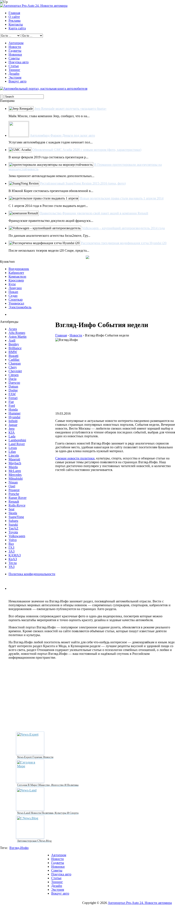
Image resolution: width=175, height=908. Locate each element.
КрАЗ (13, 559)
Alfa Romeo (17, 333)
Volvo (13, 540)
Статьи (14, 66)
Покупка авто (19, 62)
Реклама (14, 20)
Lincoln (14, 455)
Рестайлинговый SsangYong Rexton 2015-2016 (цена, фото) (83, 183)
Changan (15, 363)
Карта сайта (17, 28)
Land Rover (17, 444)
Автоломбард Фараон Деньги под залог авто (62, 135)
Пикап (13, 292)
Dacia (12, 379)
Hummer (14, 413)
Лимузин (15, 288)
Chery (13, 367)
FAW (12, 394)
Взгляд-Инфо (19, 848)
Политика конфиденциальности (32, 574)
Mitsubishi (16, 478)
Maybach (15, 463)
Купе (12, 284)
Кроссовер (16, 280)
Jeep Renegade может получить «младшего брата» (70, 108)
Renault (14, 501)
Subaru (13, 521)
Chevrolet (15, 371)
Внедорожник (19, 269)
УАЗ (12, 567)
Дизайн (14, 73)
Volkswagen (17, 536)
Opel (12, 486)
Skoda (13, 513)
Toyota (13, 532)
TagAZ (13, 528)
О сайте (14, 17)
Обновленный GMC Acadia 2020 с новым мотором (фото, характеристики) (86, 150)
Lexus (13, 448)
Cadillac (14, 359)
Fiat (11, 402)
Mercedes (15, 474)
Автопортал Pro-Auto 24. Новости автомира (140, 903)
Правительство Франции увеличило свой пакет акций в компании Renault (93, 213)
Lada (12, 436)
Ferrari (13, 398)
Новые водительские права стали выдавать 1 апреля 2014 (121, 198)
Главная (14, 13)
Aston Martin (17, 336)
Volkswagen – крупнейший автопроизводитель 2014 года (123, 228)
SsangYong (16, 517)
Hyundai (14, 417)
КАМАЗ (15, 555)
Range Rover (17, 497)
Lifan (12, 451)
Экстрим (15, 77)
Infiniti (13, 421)
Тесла (13, 563)
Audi (12, 340)
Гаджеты (15, 50)
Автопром (16, 43)
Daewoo (14, 382)
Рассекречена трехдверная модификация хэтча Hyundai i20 (123, 243)
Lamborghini (17, 440)
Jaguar (13, 425)
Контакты (16, 24)
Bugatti (13, 356)
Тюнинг (14, 70)
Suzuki (13, 524)
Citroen (14, 375)
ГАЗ (11, 547)
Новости (15, 47)
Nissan (13, 482)
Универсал (16, 303)
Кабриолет (16, 272)
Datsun (13, 386)
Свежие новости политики (75, 458)
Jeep (12, 428)
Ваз (11, 544)
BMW (13, 352)
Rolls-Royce (17, 505)
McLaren (15, 471)
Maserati (14, 459)
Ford (12, 405)
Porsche (14, 494)
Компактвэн (17, 276)
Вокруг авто (17, 81)
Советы (14, 58)
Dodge (13, 390)
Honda (13, 409)
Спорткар (16, 299)
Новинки (15, 54)
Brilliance (15, 348)
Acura (13, 329)
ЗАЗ (12, 551)
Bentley (14, 344)
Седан (13, 295)
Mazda (13, 467)
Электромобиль (20, 307)
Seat (11, 509)
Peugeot (14, 490)
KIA (12, 432)
